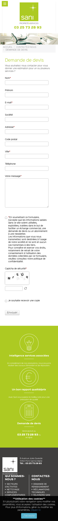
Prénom (9, 90)
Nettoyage (13, 490)
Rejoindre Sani (41, 495)
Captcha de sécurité (15, 269)
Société (9, 115)
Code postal (11, 139)
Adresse (9, 127)
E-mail (8, 103)
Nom (7, 78)
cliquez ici (35, 510)
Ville (7, 152)
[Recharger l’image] (25, 288)
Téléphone (10, 164)
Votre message (12, 176)
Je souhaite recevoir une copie (24, 301)
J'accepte (29, 516)
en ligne (29, 437)
